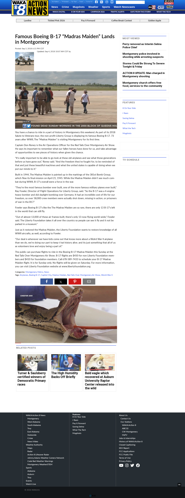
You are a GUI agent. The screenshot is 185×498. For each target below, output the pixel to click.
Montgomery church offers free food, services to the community (142, 84)
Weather (93, 7)
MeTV (124, 435)
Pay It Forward (129, 123)
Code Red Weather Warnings (40, 461)
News (54, 7)
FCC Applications (126, 451)
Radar (30, 451)
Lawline (27, 21)
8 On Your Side (78, 12)
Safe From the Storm (140, 12)
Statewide (31, 435)
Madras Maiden (59, 275)
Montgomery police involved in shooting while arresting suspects (143, 55)
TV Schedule (65, 1)
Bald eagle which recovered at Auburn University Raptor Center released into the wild (99, 380)
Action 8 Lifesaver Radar (38, 455)
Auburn (30, 474)
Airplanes (24, 275)
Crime (65, 7)
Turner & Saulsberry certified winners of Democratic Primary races (31, 378)
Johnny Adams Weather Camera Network (45, 458)
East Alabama (33, 432)
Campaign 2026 (98, 12)
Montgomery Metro (34, 272)
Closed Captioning (127, 445)
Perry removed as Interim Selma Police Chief (142, 45)
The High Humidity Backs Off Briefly (64, 375)
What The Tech (164, 12)
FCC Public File (126, 455)
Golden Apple (154, 21)
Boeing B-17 (34, 275)
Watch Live (31, 484)
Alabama (31, 471)
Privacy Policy (125, 461)
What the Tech (129, 128)
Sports (106, 7)
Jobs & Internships (127, 438)
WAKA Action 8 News (35, 415)
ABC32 (125, 428)
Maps (29, 448)
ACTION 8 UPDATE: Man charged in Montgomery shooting (144, 74)
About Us (123, 415)
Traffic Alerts (117, 12)
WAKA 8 (29, 8)
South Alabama (34, 425)
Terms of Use (125, 458)
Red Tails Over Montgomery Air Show (83, 275)
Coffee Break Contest (121, 21)
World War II (107, 275)
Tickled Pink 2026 (56, 21)
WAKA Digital (59, 12)
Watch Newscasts (124, 7)
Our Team (74, 1)
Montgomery (33, 419)
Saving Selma (128, 118)
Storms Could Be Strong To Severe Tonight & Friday (144, 65)
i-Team (125, 113)
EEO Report (124, 448)
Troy (29, 428)
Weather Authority (34, 445)
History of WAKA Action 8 (130, 442)
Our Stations (55, 1)
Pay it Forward (88, 21)
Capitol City (46, 275)
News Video (32, 442)
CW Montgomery (130, 432)
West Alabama (33, 422)
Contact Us (89, 1)
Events (81, 1)
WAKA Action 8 (129, 425)
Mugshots (79, 7)
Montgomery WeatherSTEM (39, 464)
